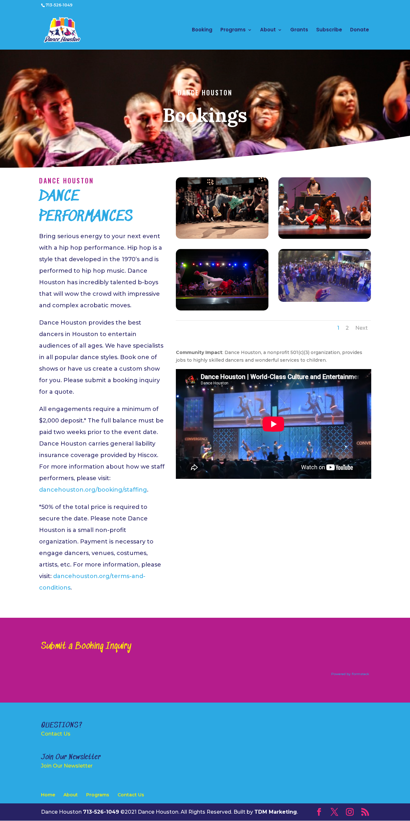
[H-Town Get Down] (222, 237)
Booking (202, 30)
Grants (299, 30)
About (268, 30)
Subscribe (329, 30)
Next (361, 328)
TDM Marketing (275, 812)
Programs (233, 30)
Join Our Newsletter (67, 766)
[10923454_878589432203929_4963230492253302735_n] (324, 300)
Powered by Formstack (350, 674)
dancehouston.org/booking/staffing (93, 489)
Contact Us (55, 734)
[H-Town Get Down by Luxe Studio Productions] (222, 309)
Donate (359, 30)
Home (48, 795)
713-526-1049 (58, 5)
